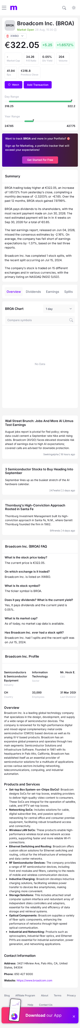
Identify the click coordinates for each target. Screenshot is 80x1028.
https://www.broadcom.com (34, 980)
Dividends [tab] (33, 292)
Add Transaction (37, 84)
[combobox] (59, 308)
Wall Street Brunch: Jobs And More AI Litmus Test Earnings (39, 423)
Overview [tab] (14, 292)
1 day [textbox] (49, 308)
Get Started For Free (40, 159)
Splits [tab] (68, 292)
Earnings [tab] (52, 292)
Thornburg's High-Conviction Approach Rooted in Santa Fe (35, 507)
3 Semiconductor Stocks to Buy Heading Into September (39, 471)
